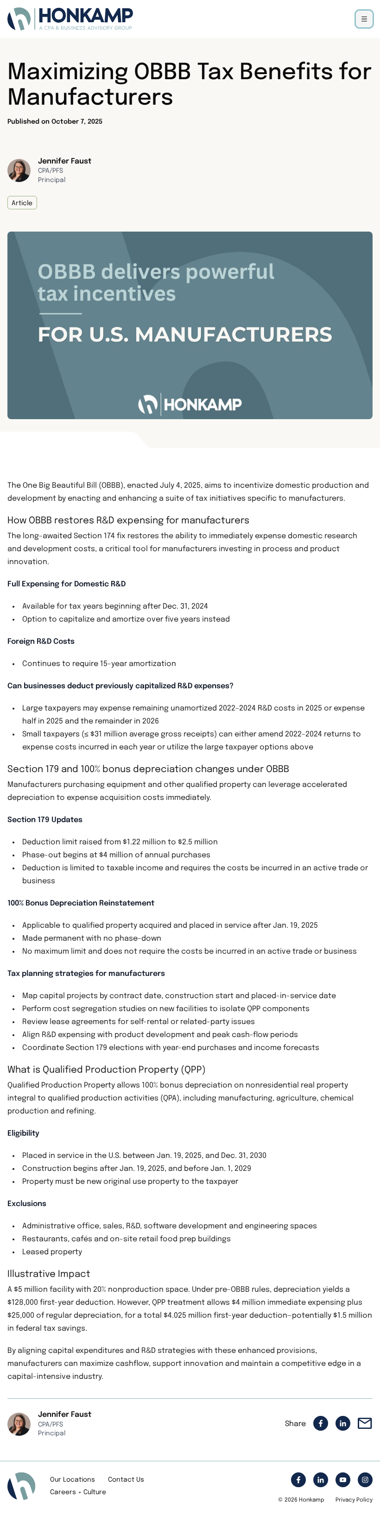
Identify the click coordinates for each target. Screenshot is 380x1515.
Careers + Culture (78, 1492)
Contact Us (126, 1480)
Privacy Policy (354, 1500)
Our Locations (72, 1480)
